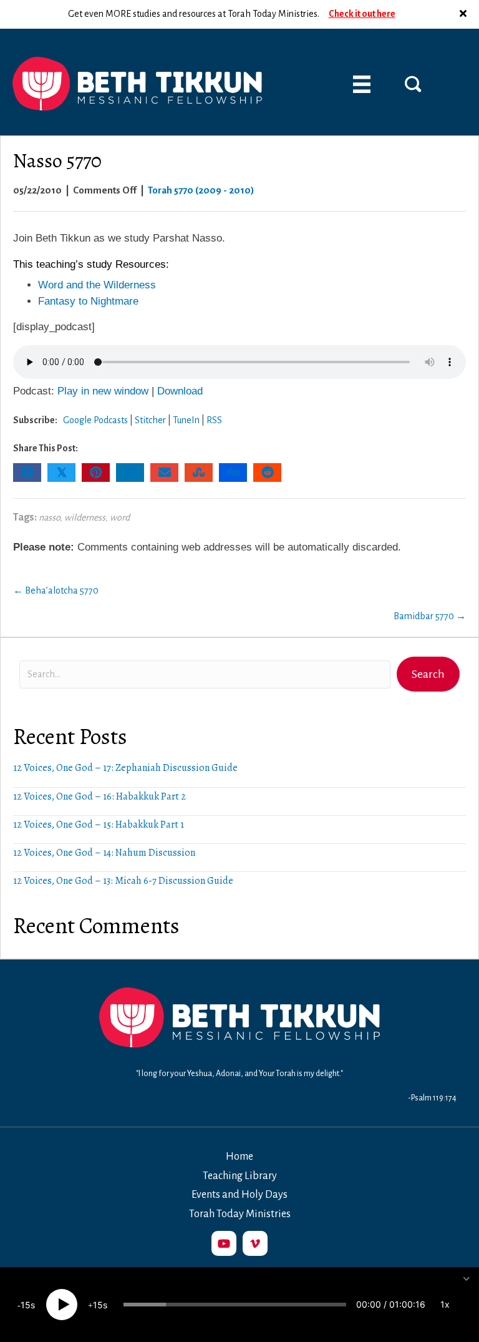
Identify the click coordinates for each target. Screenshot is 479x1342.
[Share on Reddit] (267, 472)
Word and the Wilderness (97, 285)
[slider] (234, 1304)
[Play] (61, 1304)
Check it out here (362, 14)
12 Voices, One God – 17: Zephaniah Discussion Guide (125, 768)
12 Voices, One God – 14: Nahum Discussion (104, 853)
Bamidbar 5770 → (430, 616)
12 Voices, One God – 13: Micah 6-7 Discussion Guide (123, 881)
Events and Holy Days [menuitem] (239, 1194)
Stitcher (150, 420)
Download (180, 391)
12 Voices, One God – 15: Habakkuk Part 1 (98, 824)
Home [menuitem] (239, 1156)
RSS (214, 420)
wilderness (84, 517)
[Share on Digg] (233, 472)
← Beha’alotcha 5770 (56, 590)
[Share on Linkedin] (130, 472)
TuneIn (186, 420)
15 (26, 1305)
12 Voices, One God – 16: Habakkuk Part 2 (99, 796)
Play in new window (102, 391)
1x (445, 1304)
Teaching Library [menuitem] (240, 1176)
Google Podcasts (95, 420)
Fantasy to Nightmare (90, 301)
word (120, 517)
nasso (49, 517)
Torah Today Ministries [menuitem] (240, 1214)
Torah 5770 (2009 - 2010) (201, 190)
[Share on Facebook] (27, 472)
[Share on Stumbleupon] (199, 472)
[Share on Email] (164, 472)
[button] (465, 14)
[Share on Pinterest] (96, 472)
